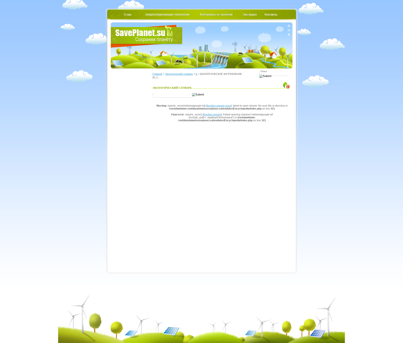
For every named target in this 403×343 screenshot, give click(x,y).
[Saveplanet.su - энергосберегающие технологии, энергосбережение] (146, 36)
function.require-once (219, 105)
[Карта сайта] (289, 33)
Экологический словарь (179, 74)
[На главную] (289, 26)
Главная (157, 74)
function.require (212, 114)
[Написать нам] (289, 30)
